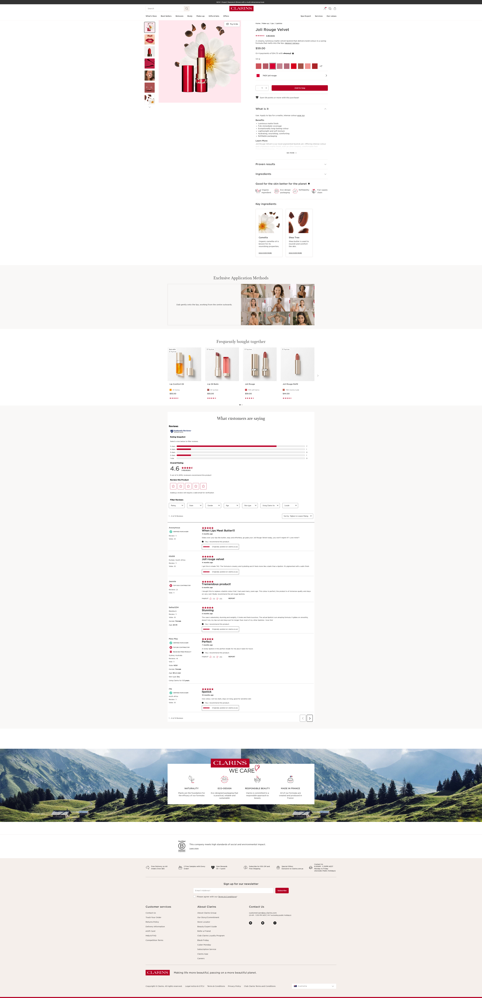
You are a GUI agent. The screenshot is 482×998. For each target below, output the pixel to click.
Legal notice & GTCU (194, 986)
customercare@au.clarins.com (263, 913)
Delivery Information (155, 927)
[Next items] (150, 107)
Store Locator (203, 922)
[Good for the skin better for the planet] (309, 184)
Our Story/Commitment (208, 917)
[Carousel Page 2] (242, 404)
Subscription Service (206, 949)
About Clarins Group (206, 913)
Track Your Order (153, 917)
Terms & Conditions (227, 897)
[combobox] (314, 986)
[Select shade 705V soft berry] (258, 66)
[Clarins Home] (241, 9)
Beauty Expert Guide (207, 927)
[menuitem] (324, 8)
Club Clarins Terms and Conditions (260, 986)
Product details (292, 43)
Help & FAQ (151, 936)
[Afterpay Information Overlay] (293, 53)
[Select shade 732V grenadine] (265, 66)
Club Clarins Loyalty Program (211, 936)
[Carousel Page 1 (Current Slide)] (239, 404)
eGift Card (150, 931)
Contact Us (151, 913)
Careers (200, 958)
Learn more (194, 848)
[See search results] (187, 8)
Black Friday (203, 940)
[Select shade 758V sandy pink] (279, 66)
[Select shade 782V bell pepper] (315, 66)
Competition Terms (154, 940)
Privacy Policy (234, 986)
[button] (150, 27)
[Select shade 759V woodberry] (286, 66)
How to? (301, 115)
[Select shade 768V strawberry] (293, 66)
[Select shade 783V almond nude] (308, 66)
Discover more (265, 253)
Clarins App (202, 954)
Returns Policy (152, 922)
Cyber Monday (204, 945)
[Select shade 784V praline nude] (300, 66)
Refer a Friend (204, 931)
